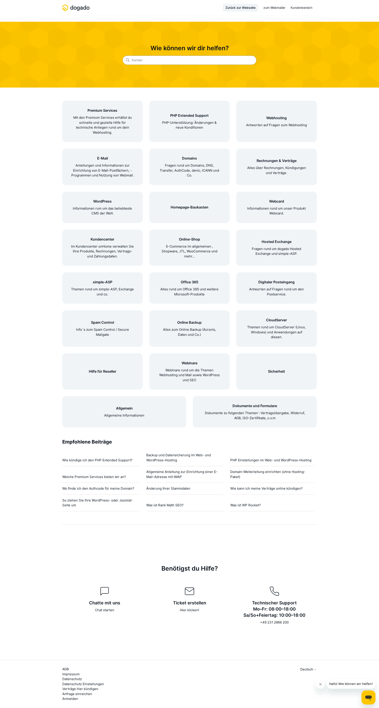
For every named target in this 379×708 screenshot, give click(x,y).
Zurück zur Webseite (240, 7)
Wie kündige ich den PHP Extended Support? (97, 460)
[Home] (76, 7)
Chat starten (104, 610)
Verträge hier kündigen (80, 689)
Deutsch (307, 669)
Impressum (71, 674)
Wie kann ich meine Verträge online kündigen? (266, 488)
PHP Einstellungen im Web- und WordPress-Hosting (270, 460)
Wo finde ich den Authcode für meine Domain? (98, 488)
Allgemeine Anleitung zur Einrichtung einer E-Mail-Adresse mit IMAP (182, 474)
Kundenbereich (301, 7)
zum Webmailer (274, 7)
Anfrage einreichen (77, 694)
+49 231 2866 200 (274, 622)
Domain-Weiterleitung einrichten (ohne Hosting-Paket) (267, 474)
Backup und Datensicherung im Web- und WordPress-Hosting (178, 457)
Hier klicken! (189, 610)
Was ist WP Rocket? (245, 505)
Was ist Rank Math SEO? (165, 505)
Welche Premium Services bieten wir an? (94, 477)
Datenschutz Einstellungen (83, 684)
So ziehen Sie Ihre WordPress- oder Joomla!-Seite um (97, 502)
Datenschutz (72, 679)
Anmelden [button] (70, 699)
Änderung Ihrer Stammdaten (168, 488)
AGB (65, 669)
